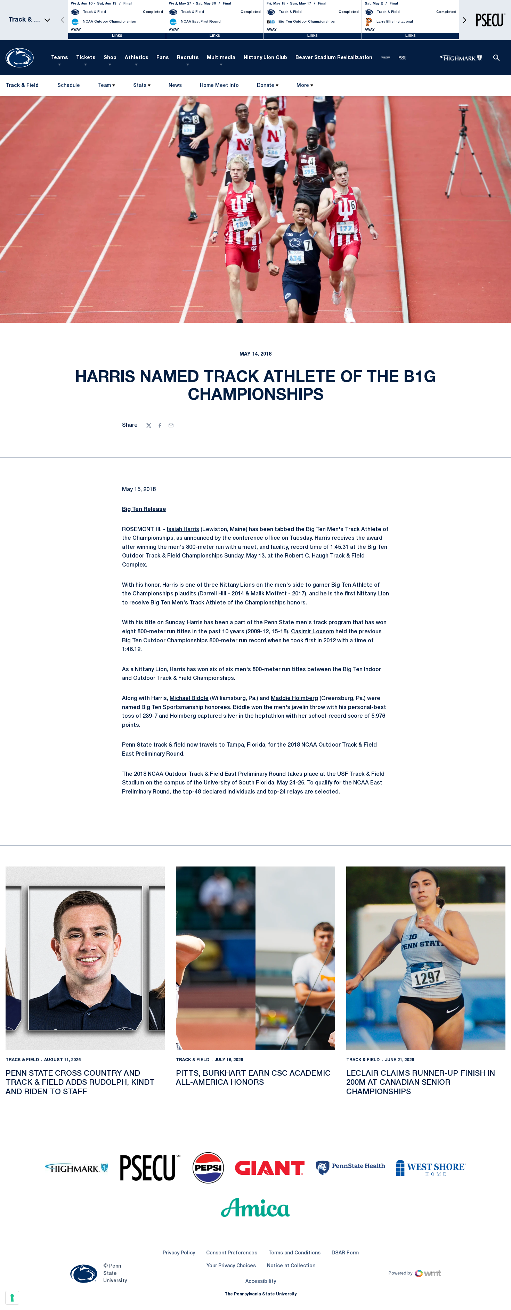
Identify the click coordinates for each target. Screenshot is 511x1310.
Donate (265, 85)
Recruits (187, 58)
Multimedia (221, 58)
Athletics (136, 58)
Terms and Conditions (294, 1253)
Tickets (85, 58)
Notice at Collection (291, 1266)
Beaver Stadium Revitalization (333, 58)
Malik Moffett (269, 594)
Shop (110, 58)
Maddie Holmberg (294, 698)
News (175, 85)
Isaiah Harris (183, 529)
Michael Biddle (189, 698)
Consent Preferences (231, 1253)
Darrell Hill (213, 594)
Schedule (68, 85)
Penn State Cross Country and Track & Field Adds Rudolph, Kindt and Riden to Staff (80, 1083)
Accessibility (260, 1281)
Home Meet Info (219, 87)
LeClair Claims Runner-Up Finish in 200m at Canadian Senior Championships (420, 1083)
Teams (59, 58)
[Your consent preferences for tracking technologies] (12, 1297)
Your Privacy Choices (231, 1266)
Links (117, 36)
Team (104, 85)
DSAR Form (345, 1253)
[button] (464, 20)
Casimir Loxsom (312, 631)
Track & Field (22, 1060)
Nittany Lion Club (265, 58)
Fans (162, 58)
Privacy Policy (179, 1253)
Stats (139, 85)
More (303, 85)
